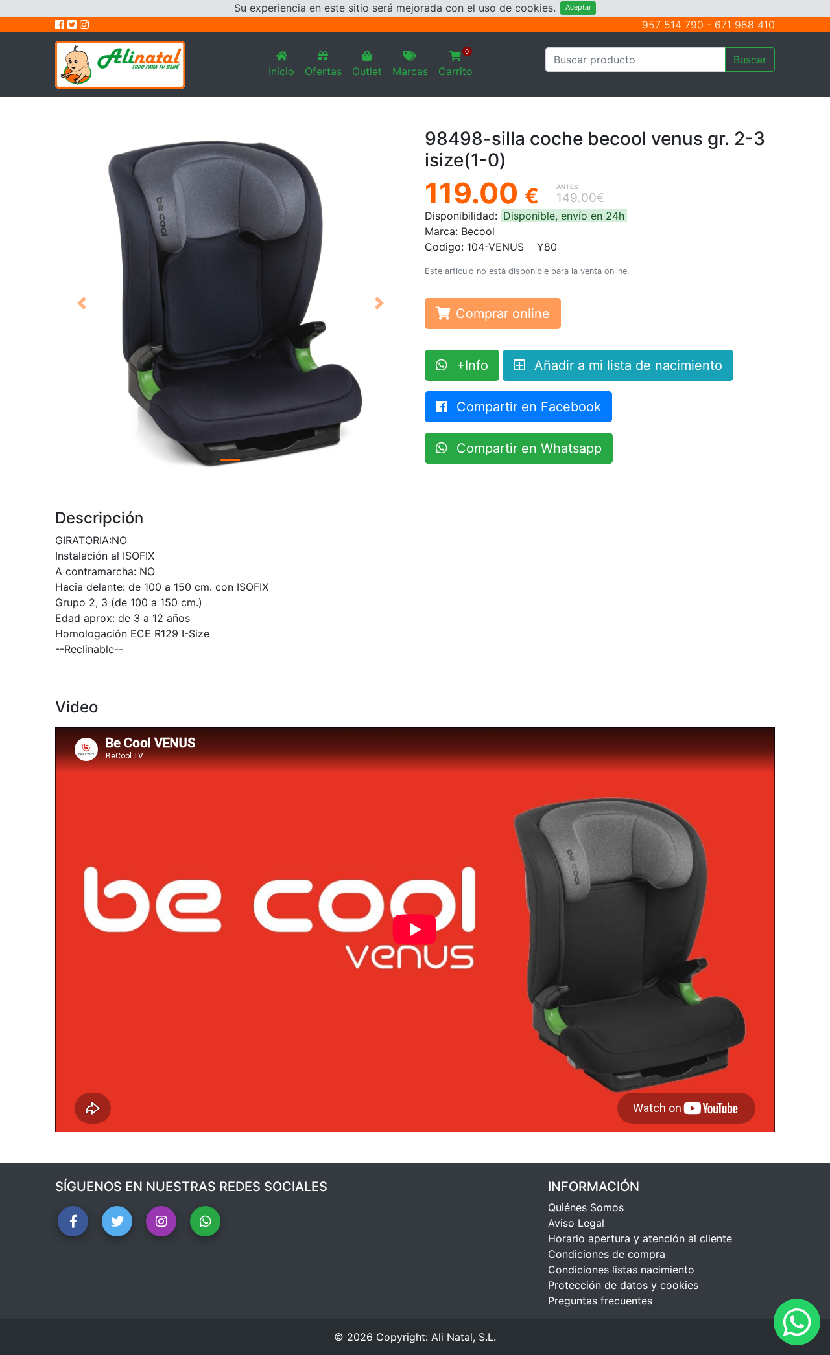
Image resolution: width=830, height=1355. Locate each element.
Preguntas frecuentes (600, 1300)
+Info (470, 365)
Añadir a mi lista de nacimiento (626, 365)
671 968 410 (745, 24)
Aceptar (578, 7)
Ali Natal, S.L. (463, 1336)
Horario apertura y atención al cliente (640, 1238)
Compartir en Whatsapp (527, 448)
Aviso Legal (576, 1222)
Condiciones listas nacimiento (621, 1269)
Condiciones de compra (606, 1253)
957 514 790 (673, 24)
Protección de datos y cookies (623, 1285)
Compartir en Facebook (527, 407)
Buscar (749, 59)
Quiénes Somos (586, 1207)
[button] (81, 303)
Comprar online (503, 313)
